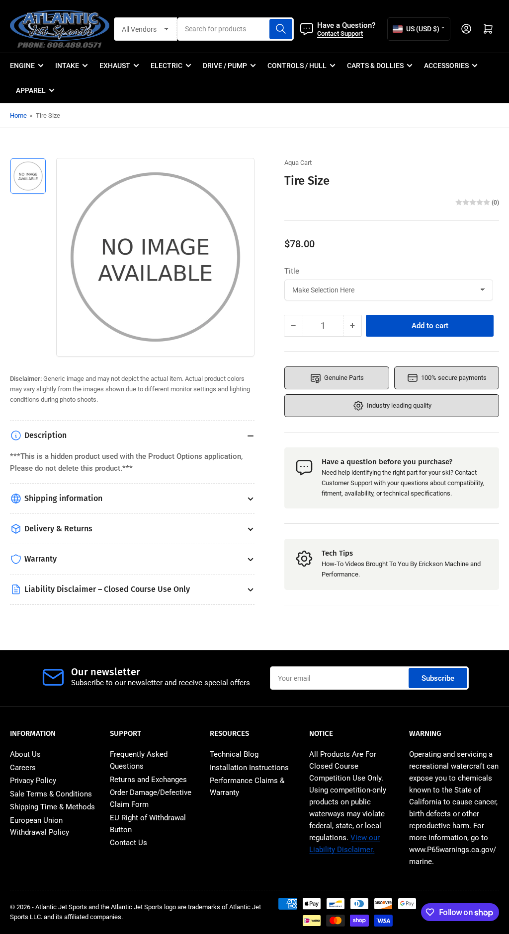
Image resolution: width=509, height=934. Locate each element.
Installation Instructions (249, 767)
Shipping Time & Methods (52, 806)
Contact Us (128, 842)
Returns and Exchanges (148, 779)
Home (18, 115)
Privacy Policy (33, 780)
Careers (23, 767)
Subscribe (438, 678)
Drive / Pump (225, 66)
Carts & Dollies (375, 66)
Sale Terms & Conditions (51, 794)
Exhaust (114, 66)
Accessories (446, 66)
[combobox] (235, 29)
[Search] (281, 29)
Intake (67, 66)
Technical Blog (234, 754)
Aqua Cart (298, 162)
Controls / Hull (297, 66)
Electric (166, 66)
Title (291, 271)
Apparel (31, 90)
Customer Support (347, 483)
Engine (22, 66)
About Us (25, 754)
